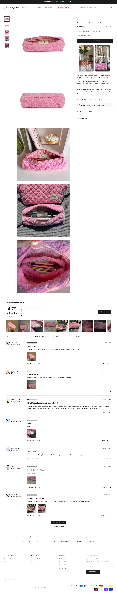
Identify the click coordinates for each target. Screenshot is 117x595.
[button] (32, 308)
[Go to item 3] (7, 32)
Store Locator (35, 562)
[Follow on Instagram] (10, 579)
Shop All (26, 8)
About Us (37, 8)
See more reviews (58, 522)
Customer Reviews (36, 559)
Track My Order (8, 559)
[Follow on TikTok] (19, 579)
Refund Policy (63, 562)
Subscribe (93, 572)
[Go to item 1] (7, 19)
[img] (16, 343)
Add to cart (95, 41)
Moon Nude (82, 19)
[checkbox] (82, 337)
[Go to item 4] (7, 38)
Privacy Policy (63, 568)
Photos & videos (81, 337)
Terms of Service (64, 565)
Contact (48, 8)
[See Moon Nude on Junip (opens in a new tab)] (62, 526)
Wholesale (34, 565)
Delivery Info (63, 559)
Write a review (104, 312)
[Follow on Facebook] (5, 579)
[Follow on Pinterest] (15, 579)
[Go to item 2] (7, 25)
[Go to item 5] (7, 45)
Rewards (7, 562)
